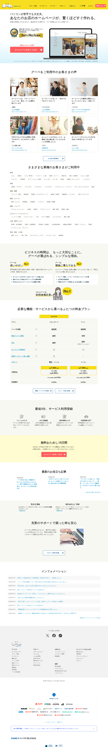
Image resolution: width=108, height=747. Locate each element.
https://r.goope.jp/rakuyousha (79, 150)
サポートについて (38, 651)
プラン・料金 (33, 6)
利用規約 (78, 654)
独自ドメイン (15, 663)
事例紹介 (14, 667)
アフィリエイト (59, 668)
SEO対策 (14, 669)
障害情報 (57, 656)
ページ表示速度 (16, 672)
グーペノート (36, 663)
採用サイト (60, 722)
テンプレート (43, 6)
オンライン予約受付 (18, 350)
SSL (12, 343)
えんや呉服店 (16, 110)
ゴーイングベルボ (17, 148)
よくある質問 (36, 656)
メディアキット (59, 673)
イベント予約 (15, 660)
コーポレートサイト (50, 722)
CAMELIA (45, 148)
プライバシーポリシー (82, 656)
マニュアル (36, 654)
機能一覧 (14, 658)
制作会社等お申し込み (61, 671)
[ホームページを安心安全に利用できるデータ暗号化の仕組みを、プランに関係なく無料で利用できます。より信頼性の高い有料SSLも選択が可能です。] (36, 343)
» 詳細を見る (22, 510)
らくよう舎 (75, 148)
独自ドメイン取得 (17, 336)
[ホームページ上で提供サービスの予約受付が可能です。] (36, 350)
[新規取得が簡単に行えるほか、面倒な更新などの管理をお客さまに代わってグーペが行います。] (36, 336)
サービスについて (16, 651)
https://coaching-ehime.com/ (79, 112)
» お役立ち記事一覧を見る (92, 492)
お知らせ (72, 6)
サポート (62, 6)
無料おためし (100, 6)
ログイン (90, 6)
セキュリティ (79, 658)
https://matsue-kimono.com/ (19, 112)
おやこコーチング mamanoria (81, 110)
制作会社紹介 (36, 665)
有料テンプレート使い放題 (20, 356)
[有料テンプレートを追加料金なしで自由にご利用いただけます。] (36, 356)
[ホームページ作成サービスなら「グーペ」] (10, 6)
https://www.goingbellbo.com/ (19, 150)
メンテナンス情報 (59, 654)
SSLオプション (16, 665)
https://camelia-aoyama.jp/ (49, 150)
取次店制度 (58, 666)
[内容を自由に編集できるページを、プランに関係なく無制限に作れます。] (36, 329)
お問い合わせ (36, 658)
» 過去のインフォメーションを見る (89, 618)
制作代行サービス (38, 660)
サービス (52, 6)
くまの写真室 (46, 110)
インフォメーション (60, 651)
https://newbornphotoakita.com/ (50, 112)
